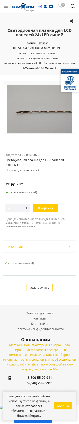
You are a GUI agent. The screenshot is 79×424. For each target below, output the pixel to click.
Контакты (39, 318)
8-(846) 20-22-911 (40, 383)
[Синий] (39, 109)
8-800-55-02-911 (40, 377)
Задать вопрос (39, 287)
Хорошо (63, 406)
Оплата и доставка (39, 313)
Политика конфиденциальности (39, 329)
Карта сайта (39, 324)
